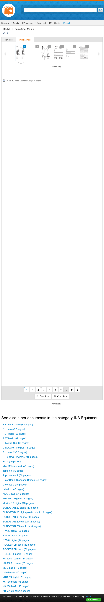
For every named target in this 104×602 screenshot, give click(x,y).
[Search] (100, 10)
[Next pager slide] (98, 54)
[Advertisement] (52, 72)
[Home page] (8, 10)
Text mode (9, 39)
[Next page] (77, 389)
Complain (62, 396)
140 (71, 390)
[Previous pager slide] (5, 54)
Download (44, 396)
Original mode (25, 39)
